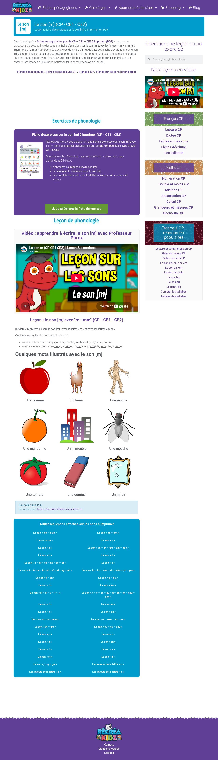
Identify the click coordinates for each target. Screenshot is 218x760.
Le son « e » (108, 562)
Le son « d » (108, 555)
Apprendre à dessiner (136, 8)
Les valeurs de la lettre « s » (108, 671)
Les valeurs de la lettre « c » (108, 664)
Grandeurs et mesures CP (173, 207)
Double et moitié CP (174, 184)
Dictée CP (173, 135)
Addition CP (174, 190)
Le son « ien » (108, 585)
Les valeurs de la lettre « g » (45, 671)
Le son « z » (108, 656)
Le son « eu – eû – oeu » (108, 626)
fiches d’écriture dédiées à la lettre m (59, 509)
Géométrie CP (173, 213)
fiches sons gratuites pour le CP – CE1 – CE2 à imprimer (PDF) (75, 41)
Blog (196, 8)
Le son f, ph (174, 286)
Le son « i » (45, 585)
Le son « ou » (45, 540)
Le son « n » (45, 611)
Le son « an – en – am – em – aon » (108, 547)
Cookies (109, 752)
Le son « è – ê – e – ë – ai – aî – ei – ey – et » (45, 570)
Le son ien (173, 277)
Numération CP (173, 178)
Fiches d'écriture (173, 147)
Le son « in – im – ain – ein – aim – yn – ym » (108, 570)
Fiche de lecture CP (173, 253)
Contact (109, 744)
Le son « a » (45, 547)
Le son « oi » (45, 656)
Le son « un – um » (45, 626)
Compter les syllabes (173, 291)
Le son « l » (45, 604)
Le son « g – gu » (108, 577)
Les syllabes (173, 153)
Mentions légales (108, 748)
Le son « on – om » (108, 532)
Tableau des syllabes (173, 296)
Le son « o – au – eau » (45, 619)
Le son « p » (45, 634)
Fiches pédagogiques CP (61, 71)
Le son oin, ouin (173, 272)
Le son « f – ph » (45, 577)
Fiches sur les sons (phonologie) (116, 71)
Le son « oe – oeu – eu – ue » (108, 619)
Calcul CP (173, 201)
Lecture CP (173, 130)
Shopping (173, 8)
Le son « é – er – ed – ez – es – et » (45, 562)
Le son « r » (108, 634)
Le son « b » (45, 555)
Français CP (86, 71)
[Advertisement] (77, 96)
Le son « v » (108, 649)
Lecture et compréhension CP (173, 248)
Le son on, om (173, 267)
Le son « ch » (108, 641)
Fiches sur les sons (173, 141)
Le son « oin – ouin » (45, 532)
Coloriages (97, 8)
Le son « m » (108, 604)
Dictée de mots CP (173, 258)
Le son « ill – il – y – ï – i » (45, 592)
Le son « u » (108, 540)
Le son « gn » (108, 611)
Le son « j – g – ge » (45, 664)
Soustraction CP (173, 196)
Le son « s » (45, 641)
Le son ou (174, 282)
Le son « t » (45, 649)
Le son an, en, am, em (173, 263)
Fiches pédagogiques (60, 8)
